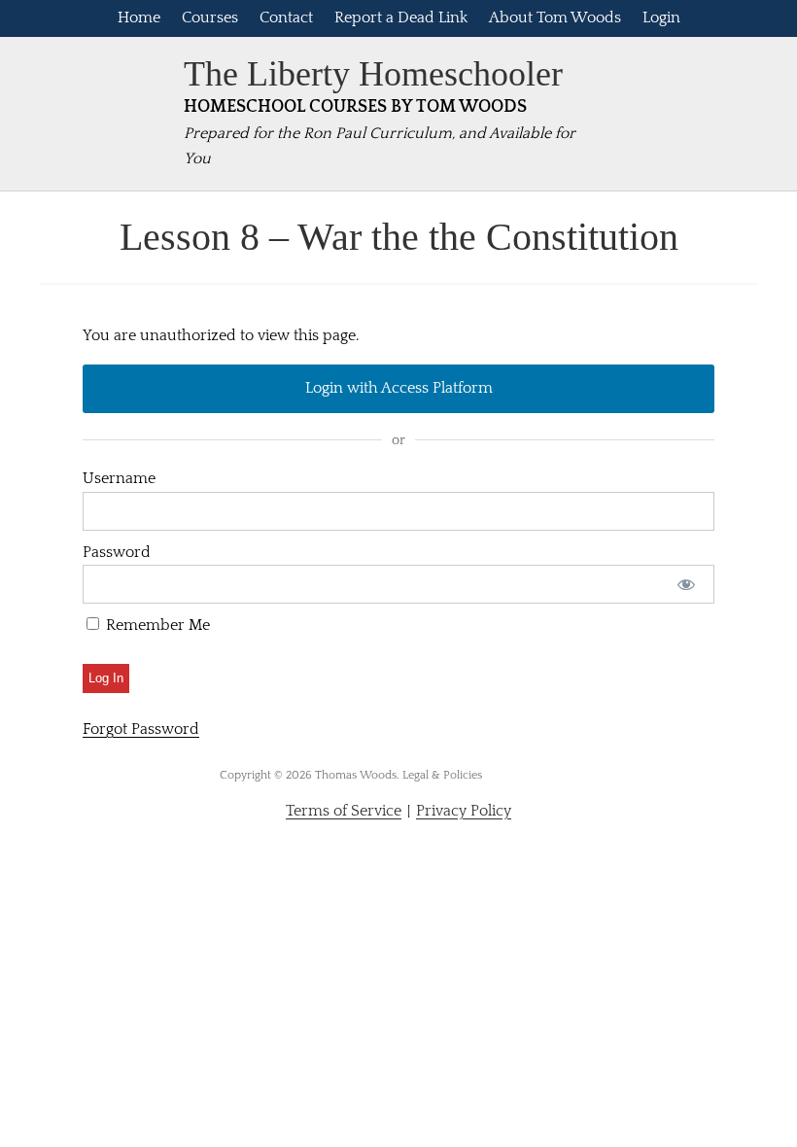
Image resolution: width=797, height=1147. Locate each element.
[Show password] (686, 584)
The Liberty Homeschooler (373, 73)
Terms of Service (343, 810)
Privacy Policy (463, 810)
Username (119, 478)
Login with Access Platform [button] (399, 388)
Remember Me (156, 625)
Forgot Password (141, 729)
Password (117, 552)
